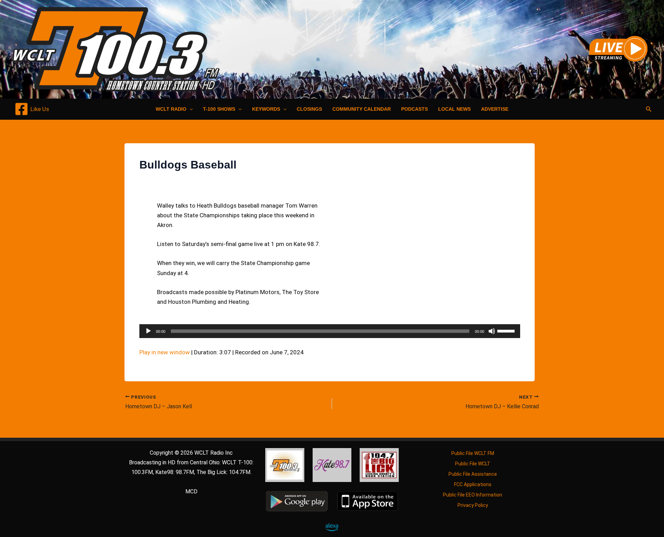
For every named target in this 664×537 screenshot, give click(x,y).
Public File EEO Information (472, 495)
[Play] (148, 331)
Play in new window (164, 352)
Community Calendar (361, 109)
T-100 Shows (219, 109)
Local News (454, 109)
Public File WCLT (472, 463)
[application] (329, 331)
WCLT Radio (171, 109)
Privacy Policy (473, 505)
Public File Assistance (473, 474)
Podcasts (414, 109)
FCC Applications (472, 484)
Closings (309, 109)
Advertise (494, 109)
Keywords (266, 109)
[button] (189, 109)
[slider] (507, 330)
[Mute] (491, 331)
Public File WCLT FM (472, 453)
